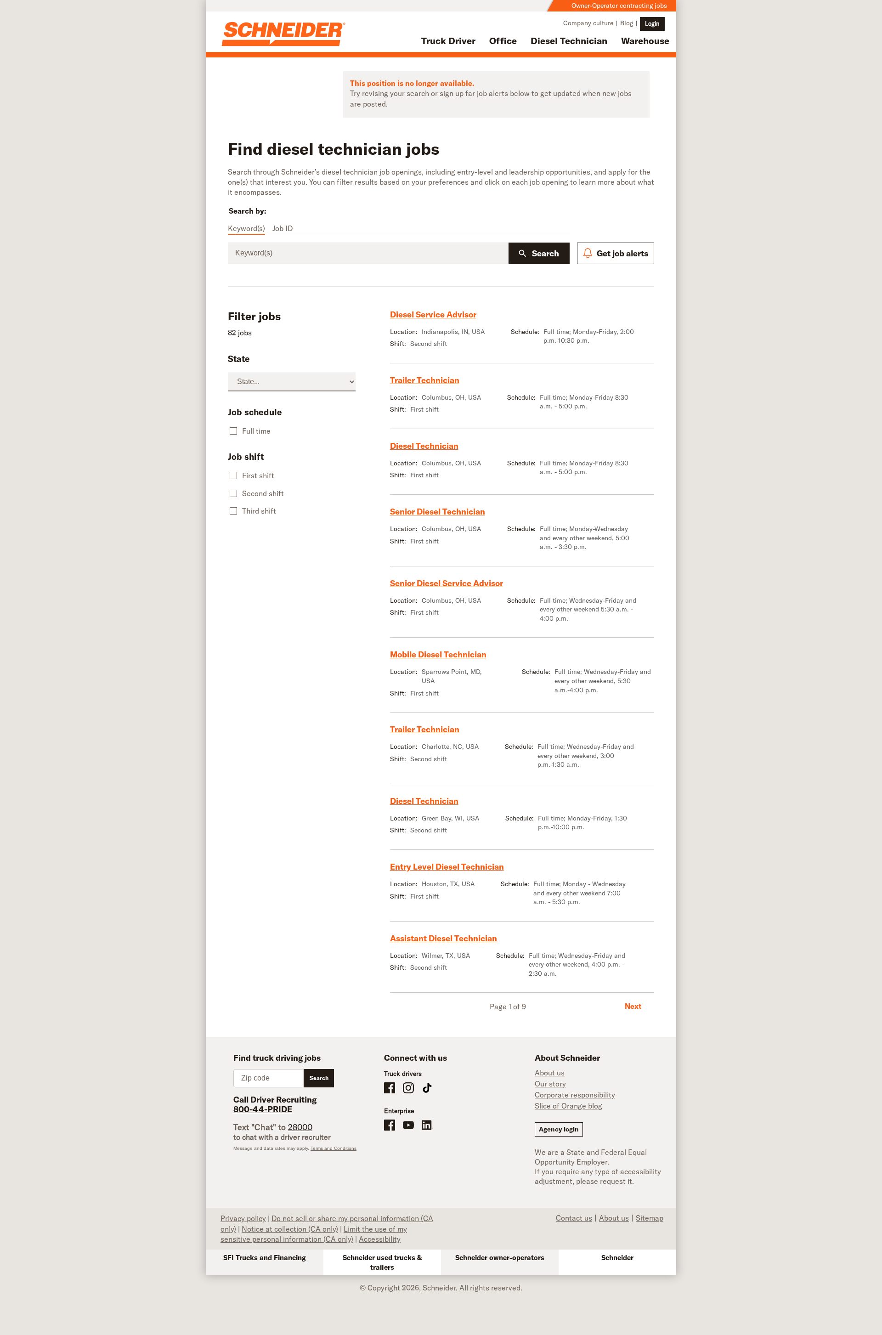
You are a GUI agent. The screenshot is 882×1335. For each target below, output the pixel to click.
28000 (300, 1127)
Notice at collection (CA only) (290, 1228)
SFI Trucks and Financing (264, 1257)
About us (550, 1072)
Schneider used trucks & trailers (382, 1262)
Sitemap (649, 1217)
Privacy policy (243, 1218)
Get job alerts (622, 253)
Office (503, 40)
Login (652, 23)
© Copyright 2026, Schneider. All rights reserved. (441, 1287)
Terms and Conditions (333, 1148)
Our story (550, 1083)
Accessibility (380, 1239)
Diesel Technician (569, 40)
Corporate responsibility (575, 1094)
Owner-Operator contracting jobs (619, 5)
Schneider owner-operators (499, 1257)
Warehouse (645, 40)
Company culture (588, 23)
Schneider (617, 1257)
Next (633, 1006)
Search (545, 253)
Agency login (559, 1129)
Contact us (574, 1217)
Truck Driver (448, 40)
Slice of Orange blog (568, 1105)
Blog (626, 23)
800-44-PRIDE (262, 1109)
